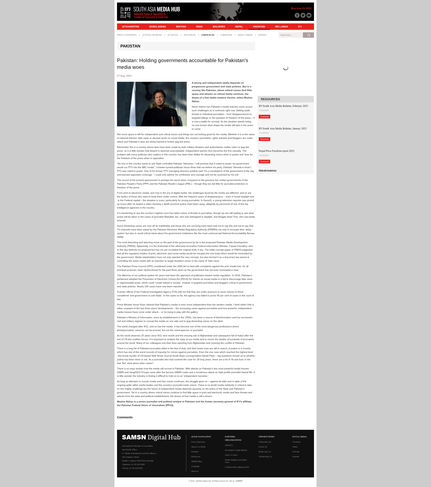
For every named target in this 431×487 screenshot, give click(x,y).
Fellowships (265, 442)
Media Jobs (265, 452)
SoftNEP (239, 481)
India (199, 26)
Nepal (239, 26)
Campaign (195, 466)
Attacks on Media (152, 34)
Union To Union (231, 455)
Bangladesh (157, 26)
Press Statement (198, 442)
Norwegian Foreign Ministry (236, 450)
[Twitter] (303, 15)
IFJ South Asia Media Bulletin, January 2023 (283, 128)
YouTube (296, 452)
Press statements (127, 34)
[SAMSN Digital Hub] (153, 19)
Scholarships (265, 457)
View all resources (267, 170)
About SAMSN (245, 34)
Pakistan (259, 26)
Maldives (219, 26)
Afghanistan (130, 26)
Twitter (295, 447)
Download (264, 117)
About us (194, 471)
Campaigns (226, 34)
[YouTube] (308, 15)
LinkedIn (295, 457)
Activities (173, 34)
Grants (263, 447)
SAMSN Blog (207, 34)
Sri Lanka (281, 26)
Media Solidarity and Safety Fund (236, 461)
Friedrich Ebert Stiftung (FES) (237, 467)
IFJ (300, 26)
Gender (262, 34)
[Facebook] (297, 15)
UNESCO (229, 445)
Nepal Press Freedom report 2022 (276, 150)
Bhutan (181, 26)
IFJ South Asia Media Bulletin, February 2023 (283, 106)
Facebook (296, 442)
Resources (190, 34)
